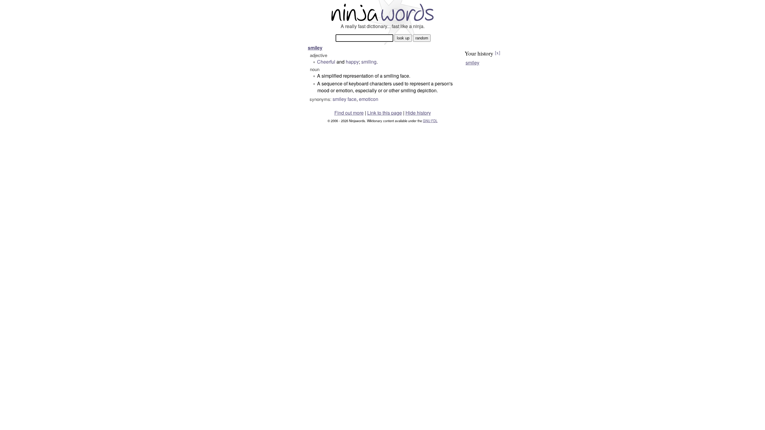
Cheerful (326, 61)
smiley (315, 47)
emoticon (368, 99)
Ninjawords (382, 12)
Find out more (349, 112)
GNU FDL (430, 120)
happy (352, 61)
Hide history (418, 112)
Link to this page (384, 112)
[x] (497, 53)
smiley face (345, 99)
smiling (369, 61)
